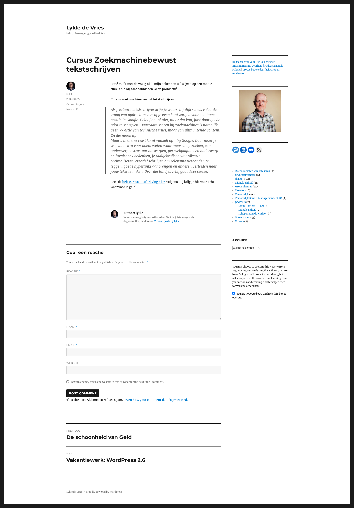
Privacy (239, 221)
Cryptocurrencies (245, 175)
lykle (69, 93)
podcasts (240, 202)
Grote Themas (243, 186)
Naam (71, 326)
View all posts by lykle (167, 221)
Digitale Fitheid (244, 182)
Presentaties (242, 217)
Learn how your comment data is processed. (156, 400)
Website (72, 362)
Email (71, 345)
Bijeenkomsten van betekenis (252, 171)
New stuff (72, 109)
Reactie (73, 271)
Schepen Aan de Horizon (252, 213)
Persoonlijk (242, 194)
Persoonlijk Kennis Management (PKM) (258, 198)
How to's (240, 190)
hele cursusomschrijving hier (143, 182)
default (239, 178)
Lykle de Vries (85, 27)
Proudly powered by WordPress (104, 491)
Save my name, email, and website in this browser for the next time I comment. (117, 382)
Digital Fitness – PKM (251, 206)
